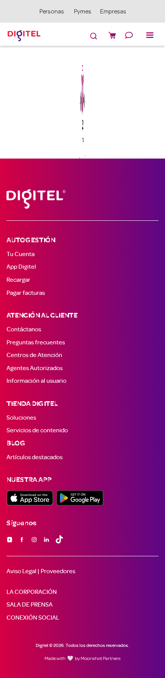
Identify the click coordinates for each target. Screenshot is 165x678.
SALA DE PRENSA (30, 604)
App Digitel (21, 266)
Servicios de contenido (37, 430)
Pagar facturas (26, 292)
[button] (151, 34)
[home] (22, 34)
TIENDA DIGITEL (32, 403)
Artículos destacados (35, 457)
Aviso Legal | (23, 571)
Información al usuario (36, 380)
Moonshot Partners (100, 659)
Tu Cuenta (21, 254)
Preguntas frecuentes (36, 342)
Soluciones (21, 417)
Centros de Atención (34, 355)
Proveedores (58, 571)
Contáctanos (24, 329)
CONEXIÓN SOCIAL (33, 617)
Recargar (18, 279)
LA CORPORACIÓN (32, 592)
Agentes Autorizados (35, 368)
